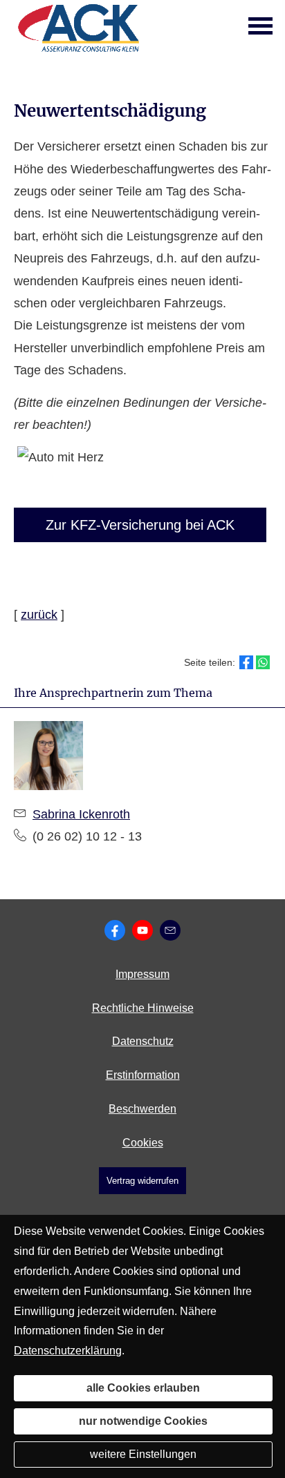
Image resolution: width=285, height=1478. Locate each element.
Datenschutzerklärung (68, 1350)
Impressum (142, 974)
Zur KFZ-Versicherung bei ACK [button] (140, 524)
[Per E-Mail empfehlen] (170, 930)
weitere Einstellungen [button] (143, 1454)
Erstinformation (143, 1075)
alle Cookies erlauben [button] (143, 1388)
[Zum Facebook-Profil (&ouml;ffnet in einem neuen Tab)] (114, 930)
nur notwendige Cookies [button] (143, 1421)
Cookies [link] (142, 1143)
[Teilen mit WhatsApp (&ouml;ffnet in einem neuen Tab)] (263, 662)
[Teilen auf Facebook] (246, 662)
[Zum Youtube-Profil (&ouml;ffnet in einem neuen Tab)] (142, 930)
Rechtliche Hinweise (143, 1008)
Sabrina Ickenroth (81, 814)
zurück (39, 615)
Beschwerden (142, 1109)
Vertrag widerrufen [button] (142, 1180)
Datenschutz (143, 1041)
